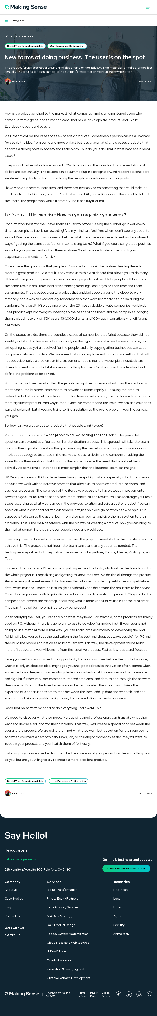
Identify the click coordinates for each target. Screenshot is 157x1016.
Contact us (12, 916)
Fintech (118, 907)
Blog (8, 907)
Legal (117, 898)
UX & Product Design (61, 925)
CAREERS (10, 935)
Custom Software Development (68, 978)
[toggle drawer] (148, 7)
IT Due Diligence (58, 951)
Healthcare (120, 890)
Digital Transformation (62, 890)
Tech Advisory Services (62, 907)
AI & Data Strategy (59, 916)
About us (11, 890)
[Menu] (6, 20)
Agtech (118, 916)
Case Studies (14, 898)
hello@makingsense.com (21, 859)
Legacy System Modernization (68, 934)
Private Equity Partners (62, 898)
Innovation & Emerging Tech (66, 969)
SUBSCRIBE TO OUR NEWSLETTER (126, 868)
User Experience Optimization (67, 46)
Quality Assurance (59, 960)
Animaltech (121, 934)
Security (118, 925)
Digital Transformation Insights (25, 46)
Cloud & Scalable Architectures (68, 943)
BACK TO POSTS (22, 36)
